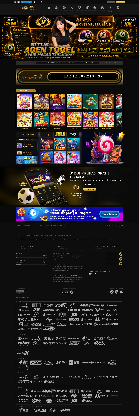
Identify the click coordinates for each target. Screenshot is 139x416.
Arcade (94, 10)
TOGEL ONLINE (27, 226)
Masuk (111, 2)
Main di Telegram (27, 2)
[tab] (46, 134)
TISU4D (18, 226)
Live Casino (64, 10)
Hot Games (49, 10)
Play (38, 78)
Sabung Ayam (110, 10)
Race (71, 10)
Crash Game (87, 10)
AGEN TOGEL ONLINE (58, 226)
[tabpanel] (69, 37)
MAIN (26, 101)
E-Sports (102, 10)
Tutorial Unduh (90, 189)
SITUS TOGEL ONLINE (42, 226)
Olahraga (79, 10)
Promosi (117, 10)
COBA (48, 142)
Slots (56, 10)
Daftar (120, 2)
